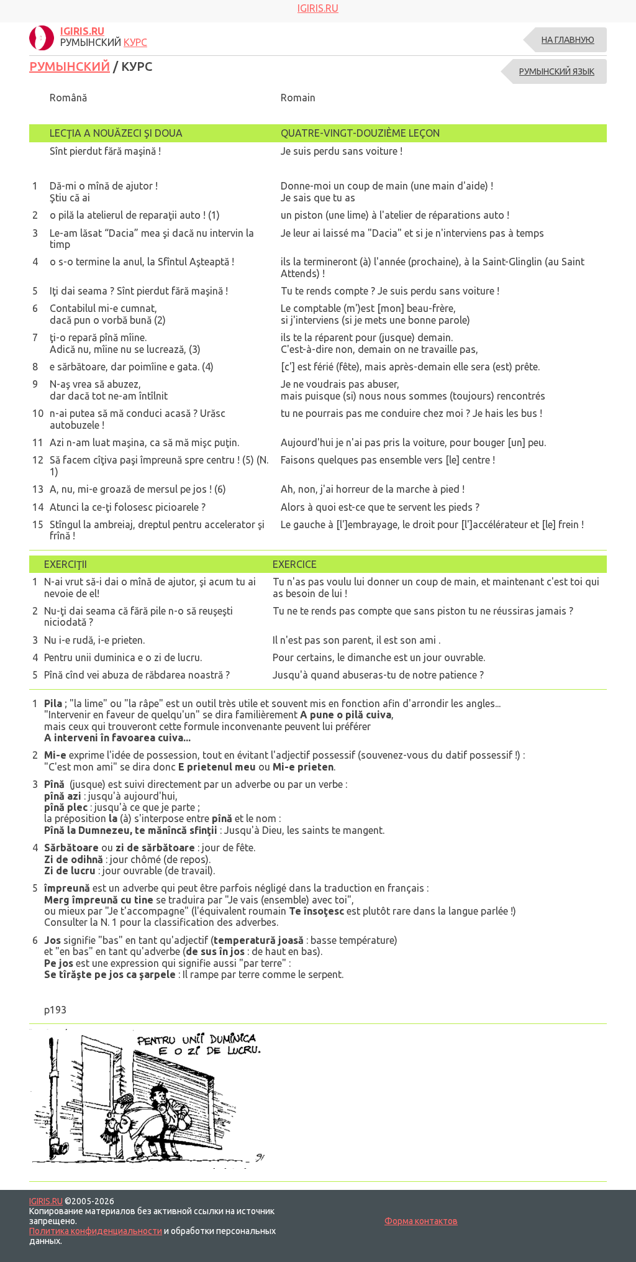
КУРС (135, 42)
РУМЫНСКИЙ (69, 66)
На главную (568, 40)
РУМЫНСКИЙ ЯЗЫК (556, 71)
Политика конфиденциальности (95, 1231)
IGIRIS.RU (46, 1201)
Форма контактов (421, 1221)
